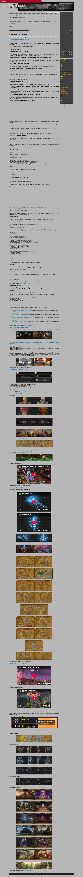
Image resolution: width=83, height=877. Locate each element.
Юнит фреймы (64, 100)
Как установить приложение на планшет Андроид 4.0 (21, 317)
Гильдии (63, 76)
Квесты (63, 85)
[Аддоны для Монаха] (61, 57)
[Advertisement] (67, 31)
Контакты (69, 874)
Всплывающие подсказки (66, 74)
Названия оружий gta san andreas (18, 312)
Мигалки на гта (15, 41)
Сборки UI (64, 61)
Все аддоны (64, 59)
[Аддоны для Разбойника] (64, 55)
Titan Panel (64, 102)
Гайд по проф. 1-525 (33, 10)
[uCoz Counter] (66, 105)
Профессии (64, 91)
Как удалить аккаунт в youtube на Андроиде (19, 321)
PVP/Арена (64, 63)
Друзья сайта (41, 10)
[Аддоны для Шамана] (66, 55)
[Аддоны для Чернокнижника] (69, 55)
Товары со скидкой (54, 329)
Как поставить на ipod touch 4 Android (18, 319)
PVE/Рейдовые (64, 65)
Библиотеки (64, 72)
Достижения (64, 78)
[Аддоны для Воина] (71, 55)
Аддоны (15, 10)
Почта (63, 89)
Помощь (10, 41)
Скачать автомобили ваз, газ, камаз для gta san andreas (22, 310)
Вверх (73, 874)
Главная (11, 10)
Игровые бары (64, 80)
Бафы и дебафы (65, 70)
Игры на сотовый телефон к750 (17, 314)
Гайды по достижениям (23, 10)
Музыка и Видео (65, 87)
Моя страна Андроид (15, 322)
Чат (62, 95)
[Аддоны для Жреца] (61, 55)
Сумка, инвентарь (65, 93)
